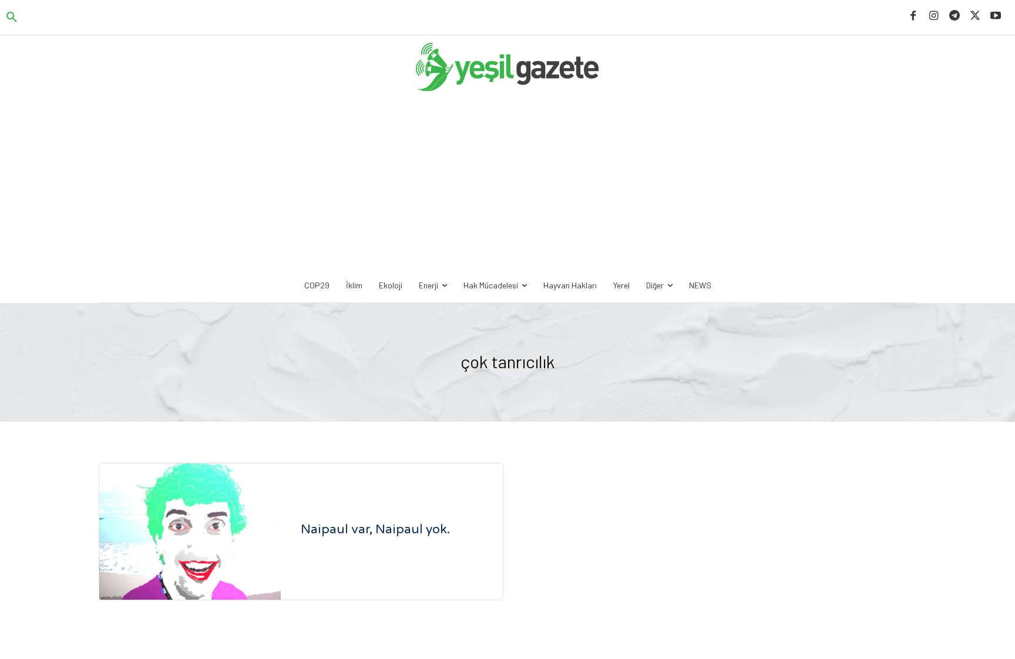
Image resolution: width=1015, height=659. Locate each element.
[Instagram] (933, 16)
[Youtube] (996, 16)
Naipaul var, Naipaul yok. (375, 529)
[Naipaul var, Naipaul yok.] (190, 531)
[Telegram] (954, 16)
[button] (11, 17)
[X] (975, 16)
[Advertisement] (507, 183)
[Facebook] (913, 16)
